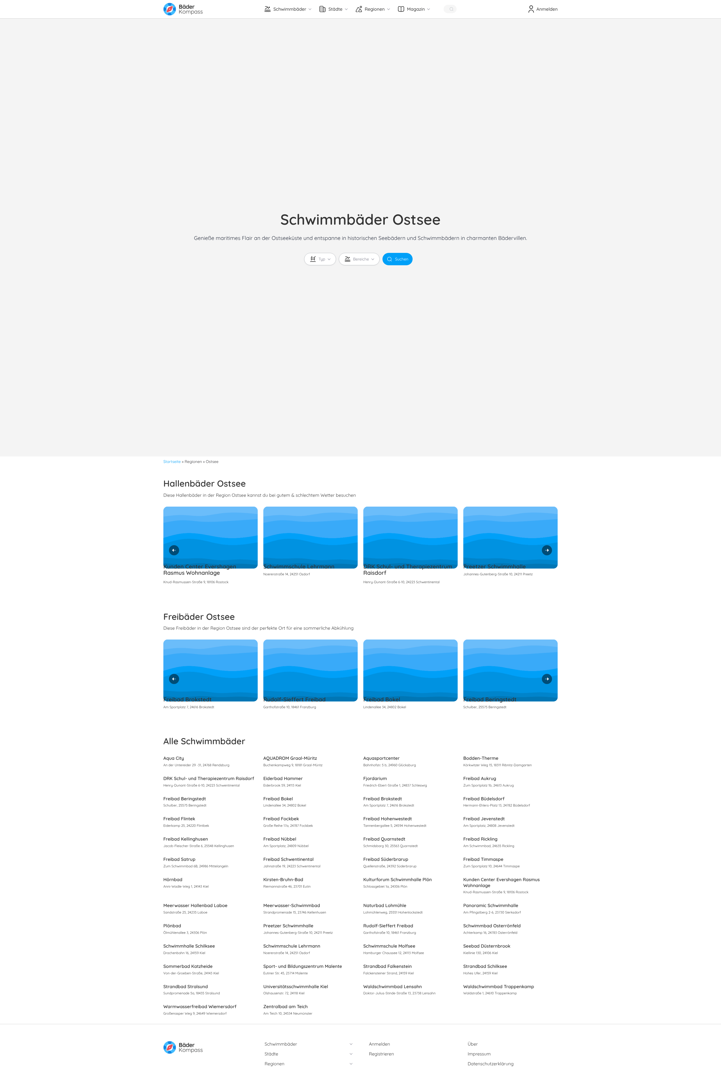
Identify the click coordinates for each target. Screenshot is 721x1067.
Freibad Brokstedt (187, 699)
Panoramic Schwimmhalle (490, 905)
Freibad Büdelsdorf (483, 798)
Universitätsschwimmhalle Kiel (295, 986)
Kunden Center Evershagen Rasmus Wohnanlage (199, 569)
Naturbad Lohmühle (384, 905)
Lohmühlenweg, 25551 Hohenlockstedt (393, 912)
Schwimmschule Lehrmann (299, 566)
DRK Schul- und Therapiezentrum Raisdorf (407, 569)
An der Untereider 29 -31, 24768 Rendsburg (196, 765)
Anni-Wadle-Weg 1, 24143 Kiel (186, 886)
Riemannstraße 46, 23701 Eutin (287, 886)
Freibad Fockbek (281, 818)
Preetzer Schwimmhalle (494, 566)
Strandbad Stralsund (185, 986)
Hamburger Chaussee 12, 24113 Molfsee (393, 953)
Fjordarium (375, 778)
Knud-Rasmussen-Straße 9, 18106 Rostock (195, 582)
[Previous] (174, 550)
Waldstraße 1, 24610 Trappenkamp (490, 993)
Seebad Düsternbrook (486, 946)
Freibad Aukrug (479, 778)
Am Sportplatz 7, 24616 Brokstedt (188, 707)
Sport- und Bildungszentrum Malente (302, 966)
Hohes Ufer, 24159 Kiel (480, 973)
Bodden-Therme (480, 758)
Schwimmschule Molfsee (389, 946)
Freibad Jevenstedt (484, 818)
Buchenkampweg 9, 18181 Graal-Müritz (292, 765)
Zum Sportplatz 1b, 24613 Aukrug (488, 785)
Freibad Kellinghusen (185, 839)
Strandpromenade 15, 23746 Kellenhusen (294, 912)
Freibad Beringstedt (490, 699)
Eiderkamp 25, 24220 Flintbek (186, 825)
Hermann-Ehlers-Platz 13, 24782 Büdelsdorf (496, 805)
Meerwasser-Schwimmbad (291, 905)
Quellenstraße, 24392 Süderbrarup (390, 866)
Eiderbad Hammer (283, 778)
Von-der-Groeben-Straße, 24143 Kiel (191, 973)
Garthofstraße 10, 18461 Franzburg (289, 707)
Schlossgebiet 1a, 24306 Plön (385, 886)
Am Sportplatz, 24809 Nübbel (286, 846)
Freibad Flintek (179, 818)
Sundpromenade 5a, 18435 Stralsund (191, 993)
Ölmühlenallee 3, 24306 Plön (185, 932)
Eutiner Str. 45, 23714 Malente (285, 973)
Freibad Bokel (381, 699)
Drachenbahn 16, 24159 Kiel (184, 953)
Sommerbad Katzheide (188, 966)
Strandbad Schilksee (485, 966)
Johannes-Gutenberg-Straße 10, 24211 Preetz (498, 574)
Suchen (401, 259)
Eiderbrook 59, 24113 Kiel (282, 785)
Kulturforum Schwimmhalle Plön (397, 879)
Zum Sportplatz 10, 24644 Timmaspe (491, 866)
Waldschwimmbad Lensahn (392, 986)
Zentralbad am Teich (285, 1006)
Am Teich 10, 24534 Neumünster (287, 1013)
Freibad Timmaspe (483, 859)
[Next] (547, 550)
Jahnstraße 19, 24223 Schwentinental (292, 866)
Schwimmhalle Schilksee (189, 946)
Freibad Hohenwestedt (387, 818)
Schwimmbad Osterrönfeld (492, 925)
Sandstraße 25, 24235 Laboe (185, 912)
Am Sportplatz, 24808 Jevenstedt (489, 825)
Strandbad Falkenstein (387, 966)
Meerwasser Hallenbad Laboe (195, 905)
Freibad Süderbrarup (385, 859)
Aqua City (173, 758)
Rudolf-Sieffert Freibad (294, 699)
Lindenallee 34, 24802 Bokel (384, 707)
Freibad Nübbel (279, 839)
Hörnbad (172, 879)
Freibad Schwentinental (288, 859)
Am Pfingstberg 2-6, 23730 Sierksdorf (492, 912)
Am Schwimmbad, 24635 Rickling (488, 846)
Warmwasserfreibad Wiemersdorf (200, 1006)
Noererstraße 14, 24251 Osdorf (286, 574)
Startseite (172, 461)
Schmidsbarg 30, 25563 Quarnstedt (390, 846)
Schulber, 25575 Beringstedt (484, 707)
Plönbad (172, 925)
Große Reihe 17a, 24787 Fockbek (288, 825)
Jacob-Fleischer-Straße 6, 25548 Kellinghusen (198, 846)
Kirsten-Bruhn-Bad (283, 879)
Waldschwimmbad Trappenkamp (498, 986)
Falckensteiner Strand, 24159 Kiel (388, 973)
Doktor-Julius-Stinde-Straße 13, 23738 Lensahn (399, 993)
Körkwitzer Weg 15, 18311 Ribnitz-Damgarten (497, 765)
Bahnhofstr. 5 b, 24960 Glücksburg (389, 765)
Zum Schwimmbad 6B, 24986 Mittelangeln (195, 866)
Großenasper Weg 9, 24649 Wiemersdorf (195, 1013)
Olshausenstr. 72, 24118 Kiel (283, 993)
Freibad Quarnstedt (384, 839)
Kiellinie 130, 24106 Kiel (480, 953)
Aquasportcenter (381, 758)
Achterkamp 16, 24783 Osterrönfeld (490, 932)
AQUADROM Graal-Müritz (290, 758)
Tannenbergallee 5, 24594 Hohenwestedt (394, 825)
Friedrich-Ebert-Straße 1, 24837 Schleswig (395, 785)
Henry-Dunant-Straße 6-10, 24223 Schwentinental (401, 582)
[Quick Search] (450, 9)
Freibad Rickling (480, 839)
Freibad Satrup (179, 859)
